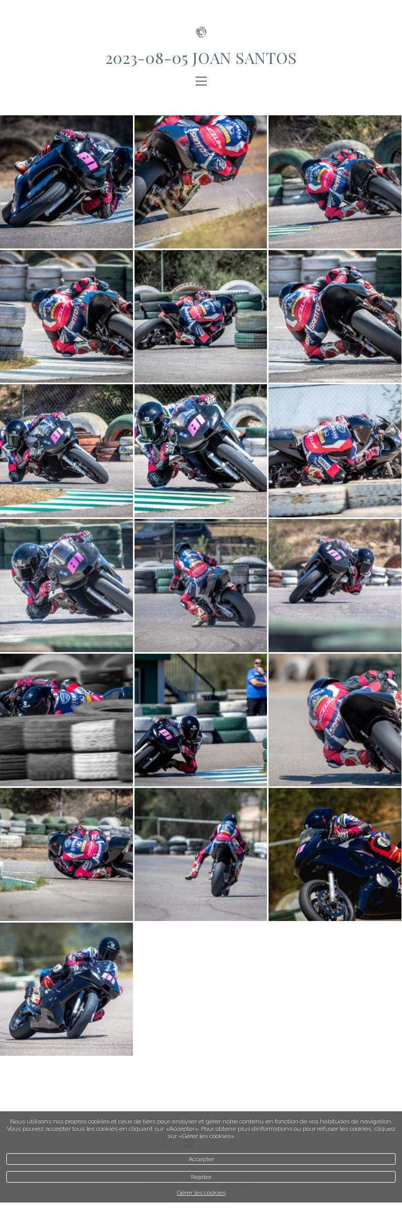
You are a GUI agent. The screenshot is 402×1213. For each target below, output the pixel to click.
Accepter (201, 1159)
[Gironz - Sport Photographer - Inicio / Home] (201, 23)
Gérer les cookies (201, 1192)
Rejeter (201, 1176)
